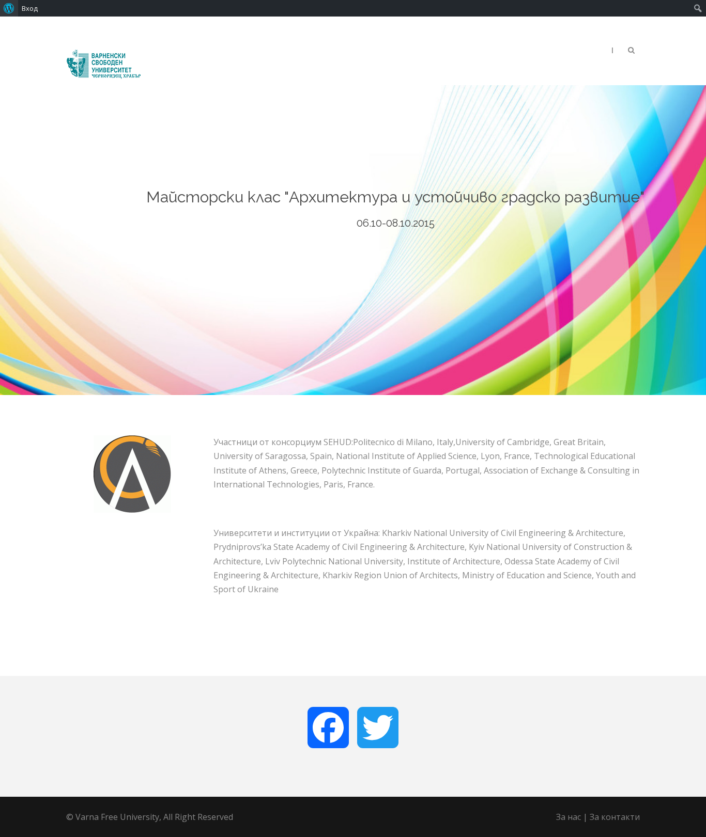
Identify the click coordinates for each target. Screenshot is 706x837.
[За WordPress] (9, 8)
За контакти (615, 817)
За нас (568, 817)
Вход (30, 8)
